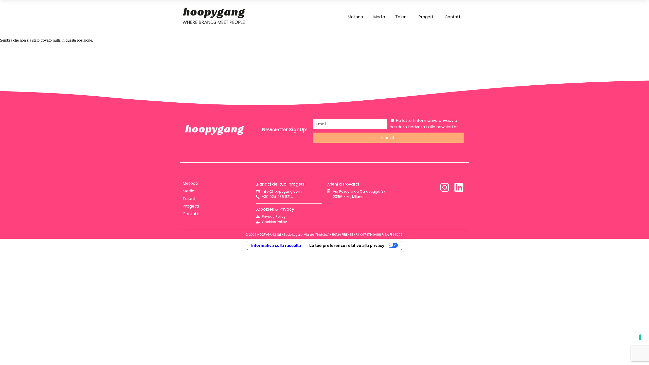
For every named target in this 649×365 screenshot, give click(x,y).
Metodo (355, 17)
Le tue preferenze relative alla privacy (346, 245)
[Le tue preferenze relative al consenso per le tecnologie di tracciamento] (640, 337)
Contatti (453, 17)
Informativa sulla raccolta (276, 245)
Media (379, 17)
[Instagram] (445, 187)
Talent (401, 17)
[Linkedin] (459, 187)
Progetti (426, 17)
